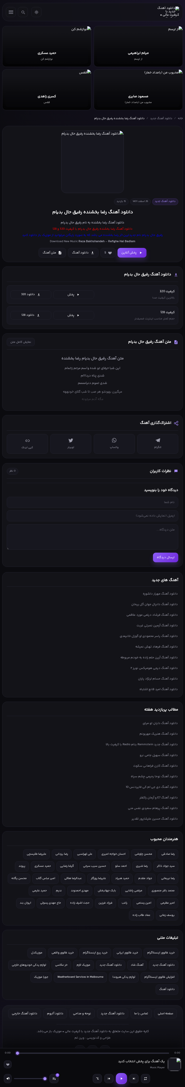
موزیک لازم (83, 965)
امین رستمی (143, 903)
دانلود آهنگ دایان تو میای (160, 723)
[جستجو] (23, 12)
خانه (180, 118)
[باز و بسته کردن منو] (11, 12)
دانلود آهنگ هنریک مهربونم (158, 733)
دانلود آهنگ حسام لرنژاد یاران (158, 678)
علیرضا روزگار (98, 878)
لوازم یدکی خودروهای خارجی (29, 965)
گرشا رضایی (67, 866)
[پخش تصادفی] (97, 1078)
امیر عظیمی (167, 903)
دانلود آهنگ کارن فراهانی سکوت (155, 765)
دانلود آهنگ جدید (161, 118)
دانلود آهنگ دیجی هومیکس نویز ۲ (154, 668)
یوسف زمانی (167, 915)
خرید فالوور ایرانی (127, 953)
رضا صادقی (168, 854)
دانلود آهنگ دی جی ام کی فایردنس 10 (152, 787)
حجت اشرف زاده (79, 903)
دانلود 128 (27, 315)
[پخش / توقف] (121, 1078)
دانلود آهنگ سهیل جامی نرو (159, 755)
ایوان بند (25, 903)
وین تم (79, 1037)
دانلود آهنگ (116, 222)
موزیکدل (36, 953)
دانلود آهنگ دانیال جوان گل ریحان (154, 604)
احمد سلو (121, 866)
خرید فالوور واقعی (63, 953)
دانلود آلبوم (55, 1013)
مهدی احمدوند (80, 890)
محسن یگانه (19, 878)
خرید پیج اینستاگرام (95, 953)
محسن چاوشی (143, 854)
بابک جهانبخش (107, 890)
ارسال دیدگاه (165, 557)
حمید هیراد (122, 878)
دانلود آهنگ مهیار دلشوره (160, 593)
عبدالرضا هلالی (73, 878)
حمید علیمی (39, 890)
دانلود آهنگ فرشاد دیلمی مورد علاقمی (152, 615)
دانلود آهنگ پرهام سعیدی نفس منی (153, 808)
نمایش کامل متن (20, 342)
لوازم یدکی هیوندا (123, 977)
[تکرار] (145, 1078)
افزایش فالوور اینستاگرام (159, 977)
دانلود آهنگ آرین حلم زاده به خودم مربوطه (149, 657)
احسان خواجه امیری (113, 854)
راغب (124, 903)
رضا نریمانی (168, 878)
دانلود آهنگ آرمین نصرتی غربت (157, 625)
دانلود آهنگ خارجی (24, 1013)
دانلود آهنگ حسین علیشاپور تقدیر (155, 818)
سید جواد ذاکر (166, 866)
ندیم (59, 890)
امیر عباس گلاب (45, 878)
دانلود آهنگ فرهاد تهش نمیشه (156, 646)
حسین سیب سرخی (94, 866)
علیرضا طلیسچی (36, 854)
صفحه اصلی (165, 1013)
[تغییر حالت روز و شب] (36, 12)
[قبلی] (108, 1078)
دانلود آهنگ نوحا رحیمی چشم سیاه (154, 776)
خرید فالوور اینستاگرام (161, 953)
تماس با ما (141, 1013)
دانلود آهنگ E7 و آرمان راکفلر (158, 797)
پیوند (22, 866)
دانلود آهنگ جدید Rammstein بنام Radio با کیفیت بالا (142, 744)
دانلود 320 (28, 294)
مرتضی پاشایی (133, 890)
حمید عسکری (42, 866)
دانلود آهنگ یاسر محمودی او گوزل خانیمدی (149, 636)
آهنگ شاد (137, 965)
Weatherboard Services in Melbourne (80, 977)
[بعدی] (134, 1078)
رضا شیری (142, 866)
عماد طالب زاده (141, 915)
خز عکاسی (61, 965)
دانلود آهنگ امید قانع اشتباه (158, 689)
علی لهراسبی (84, 854)
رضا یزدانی (61, 854)
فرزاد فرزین (105, 903)
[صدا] (8, 1078)
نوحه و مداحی (82, 1013)
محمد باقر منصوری (163, 890)
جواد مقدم (145, 878)
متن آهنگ (49, 252)
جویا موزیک (41, 977)
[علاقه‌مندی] (8, 1064)
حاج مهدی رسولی (50, 903)
